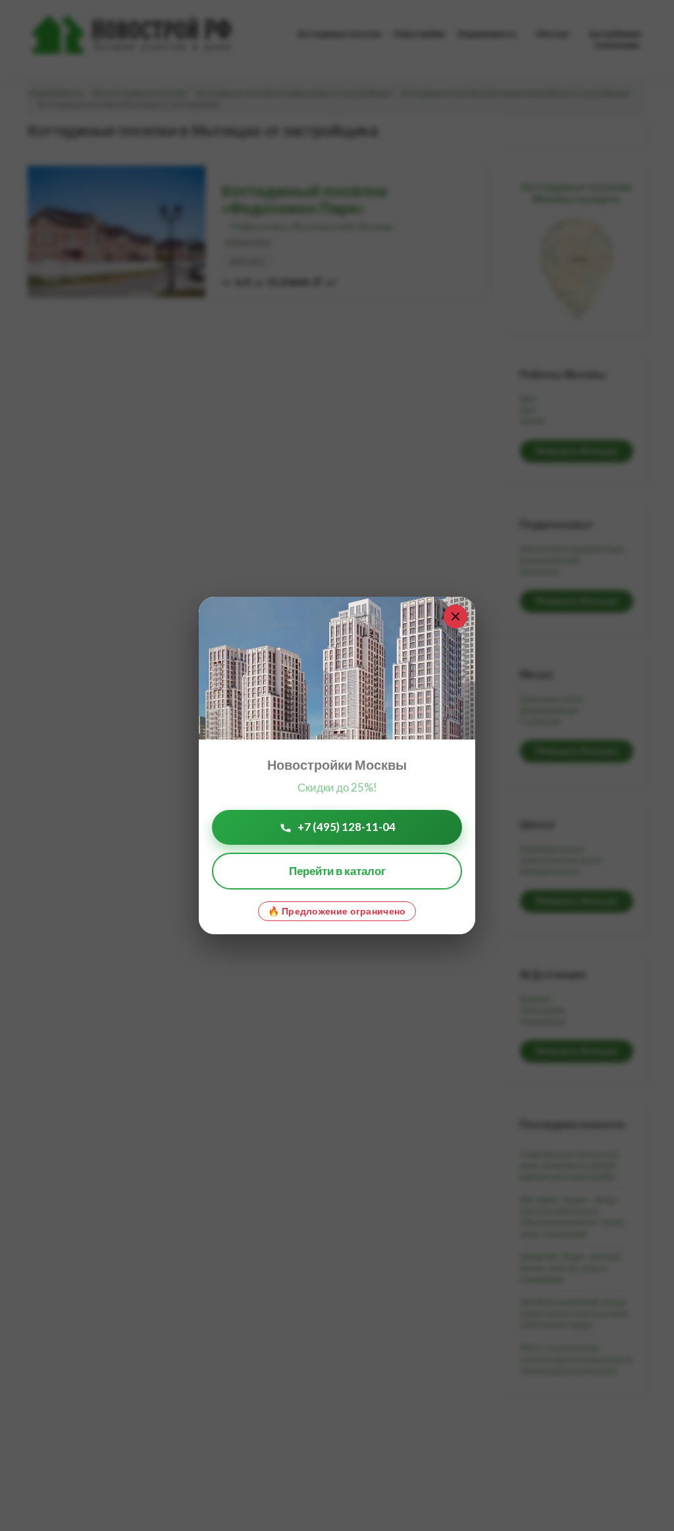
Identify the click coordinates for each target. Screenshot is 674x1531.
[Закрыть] (455, 616)
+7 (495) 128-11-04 (347, 827)
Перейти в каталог (337, 871)
